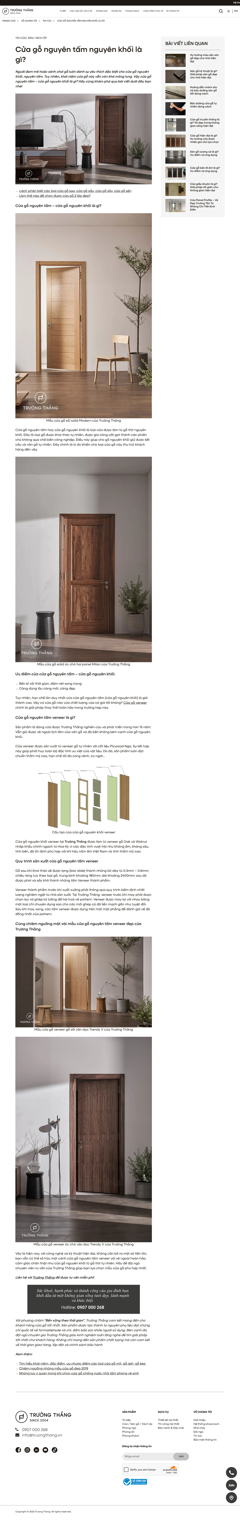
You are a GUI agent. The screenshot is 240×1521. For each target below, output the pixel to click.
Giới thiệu (200, 1420)
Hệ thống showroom (206, 1424)
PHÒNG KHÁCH (132, 11)
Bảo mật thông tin (205, 1440)
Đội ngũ (198, 1432)
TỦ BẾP (63, 11)
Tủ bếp (126, 1420)
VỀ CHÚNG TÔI (172, 11)
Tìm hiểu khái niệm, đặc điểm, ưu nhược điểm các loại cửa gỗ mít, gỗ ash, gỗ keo (82, 1363)
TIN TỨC (47, 21)
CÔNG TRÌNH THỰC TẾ (153, 11)
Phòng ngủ (129, 1428)
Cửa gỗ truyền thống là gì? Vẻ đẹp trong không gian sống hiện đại (204, 122)
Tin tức (198, 1436)
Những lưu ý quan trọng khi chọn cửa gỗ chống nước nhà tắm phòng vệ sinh (79, 1373)
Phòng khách (130, 1436)
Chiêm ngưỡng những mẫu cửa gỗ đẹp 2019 (53, 1368)
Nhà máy (199, 1428)
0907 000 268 (35, 1430)
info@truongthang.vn (42, 1435)
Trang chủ (9, 21)
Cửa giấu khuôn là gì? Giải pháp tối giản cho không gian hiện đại (204, 187)
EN (236, 11)
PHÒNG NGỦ (102, 11)
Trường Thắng (44, 1277)
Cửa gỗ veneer (135, 703)
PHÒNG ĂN (116, 11)
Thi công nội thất (168, 1424)
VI (228, 11)
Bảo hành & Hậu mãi (171, 1428)
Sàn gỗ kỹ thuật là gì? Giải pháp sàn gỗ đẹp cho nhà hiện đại (203, 74)
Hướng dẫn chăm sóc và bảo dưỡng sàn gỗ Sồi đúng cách (203, 90)
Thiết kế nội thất (168, 1420)
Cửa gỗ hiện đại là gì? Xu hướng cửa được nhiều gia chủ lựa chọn (204, 139)
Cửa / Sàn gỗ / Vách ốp (137, 1424)
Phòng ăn (128, 1432)
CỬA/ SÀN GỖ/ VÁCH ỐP (81, 11)
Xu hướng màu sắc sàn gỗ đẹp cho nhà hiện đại (204, 58)
